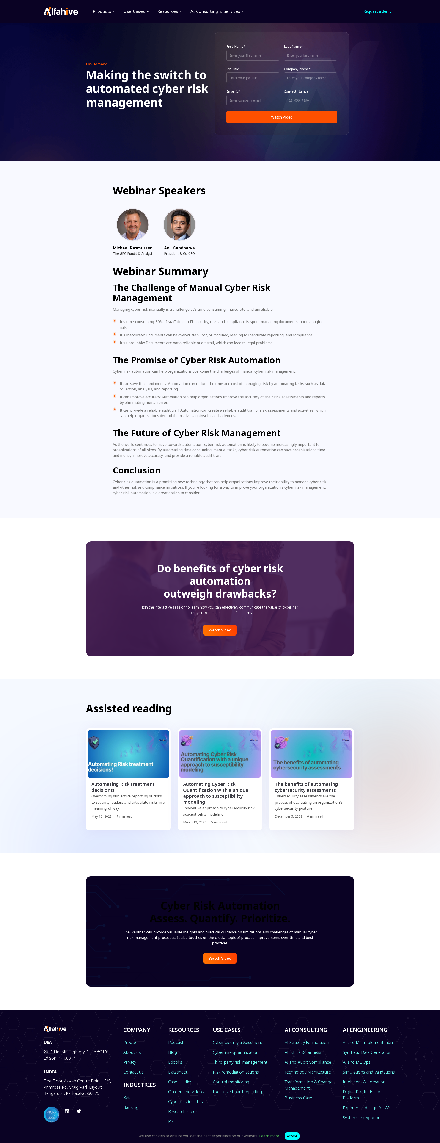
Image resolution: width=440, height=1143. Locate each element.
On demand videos (186, 1091)
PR (170, 1121)
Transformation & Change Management (309, 1085)
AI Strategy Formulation (307, 1042)
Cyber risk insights (185, 1101)
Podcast (175, 1042)
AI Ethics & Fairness (303, 1052)
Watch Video (220, 630)
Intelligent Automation (364, 1082)
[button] (103, 11)
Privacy (129, 1062)
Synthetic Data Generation (367, 1052)
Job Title (232, 69)
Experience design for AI (366, 1107)
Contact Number (297, 91)
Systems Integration (361, 1117)
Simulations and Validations (369, 1072)
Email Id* (233, 91)
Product (131, 1042)
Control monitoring (231, 1082)
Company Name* (297, 69)
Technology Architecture (308, 1072)
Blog (172, 1052)
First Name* (235, 46)
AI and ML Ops (357, 1062)
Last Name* (293, 46)
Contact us (133, 1072)
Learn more (269, 1135)
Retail (128, 1097)
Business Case (298, 1098)
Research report (183, 1111)
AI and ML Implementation (368, 1042)
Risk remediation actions (236, 1072)
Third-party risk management (240, 1062)
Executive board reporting (237, 1091)
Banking (131, 1107)
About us (132, 1052)
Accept (292, 1136)
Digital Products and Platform (362, 1095)
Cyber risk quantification (235, 1052)
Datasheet (177, 1072)
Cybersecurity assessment (237, 1042)
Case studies (180, 1082)
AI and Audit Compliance (308, 1062)
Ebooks (175, 1062)
